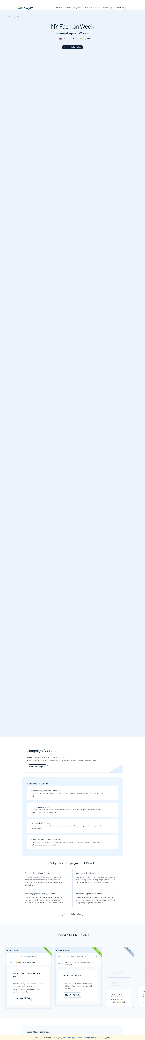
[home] (28, 7)
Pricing (97, 8)
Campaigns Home (15, 17)
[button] (59, 7)
